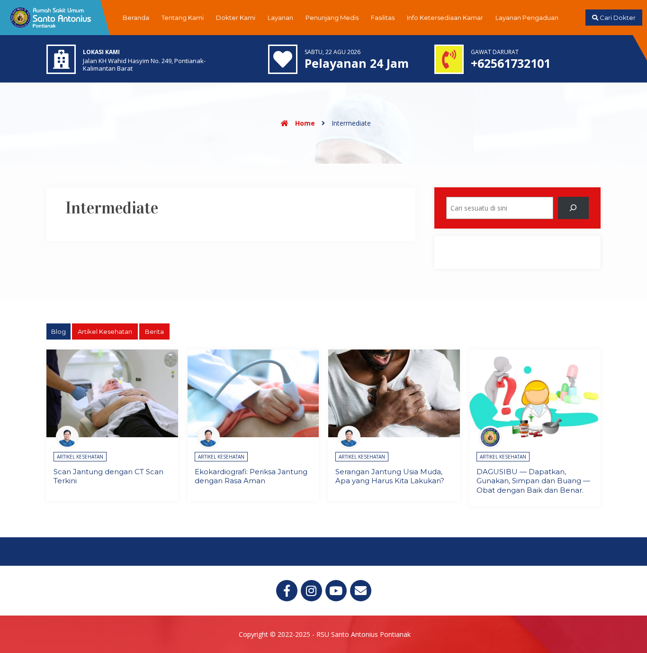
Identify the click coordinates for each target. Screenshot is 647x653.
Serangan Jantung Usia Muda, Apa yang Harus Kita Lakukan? (389, 476)
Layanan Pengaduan (526, 17)
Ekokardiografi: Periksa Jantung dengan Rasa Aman (251, 476)
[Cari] (573, 208)
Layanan (280, 17)
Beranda (136, 17)
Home (304, 123)
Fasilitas (383, 17)
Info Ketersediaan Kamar (445, 17)
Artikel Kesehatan (105, 331)
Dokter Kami (235, 17)
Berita (154, 331)
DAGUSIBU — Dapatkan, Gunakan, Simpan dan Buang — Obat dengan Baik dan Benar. (533, 481)
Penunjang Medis (332, 17)
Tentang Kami (183, 17)
